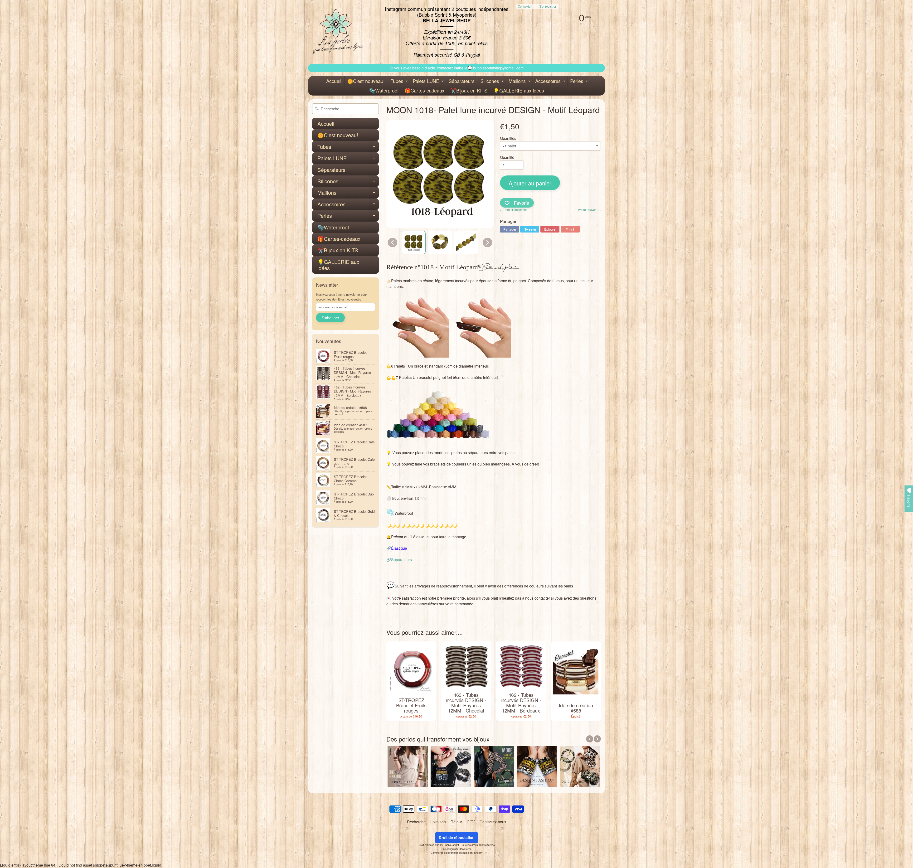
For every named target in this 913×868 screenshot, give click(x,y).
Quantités (508, 138)
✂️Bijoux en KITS (468, 90)
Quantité (507, 157)
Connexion (525, 6)
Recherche (416, 821)
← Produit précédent (513, 210)
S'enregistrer (547, 6)
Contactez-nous (493, 821)
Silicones (493, 82)
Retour (456, 821)
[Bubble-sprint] (337, 32)
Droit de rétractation (457, 837)
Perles (579, 82)
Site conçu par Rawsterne (456, 849)
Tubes (400, 82)
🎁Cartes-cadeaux (424, 90)
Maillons (520, 82)
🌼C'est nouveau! (366, 81)
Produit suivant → (589, 210)
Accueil (333, 81)
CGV (471, 821)
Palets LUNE (429, 82)
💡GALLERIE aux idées (518, 90)
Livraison (438, 821)
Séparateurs (462, 81)
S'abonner (330, 317)
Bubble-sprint (452, 845)
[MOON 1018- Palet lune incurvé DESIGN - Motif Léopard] (414, 242)
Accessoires (551, 82)
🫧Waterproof (384, 90)
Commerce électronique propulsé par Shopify (457, 852)
